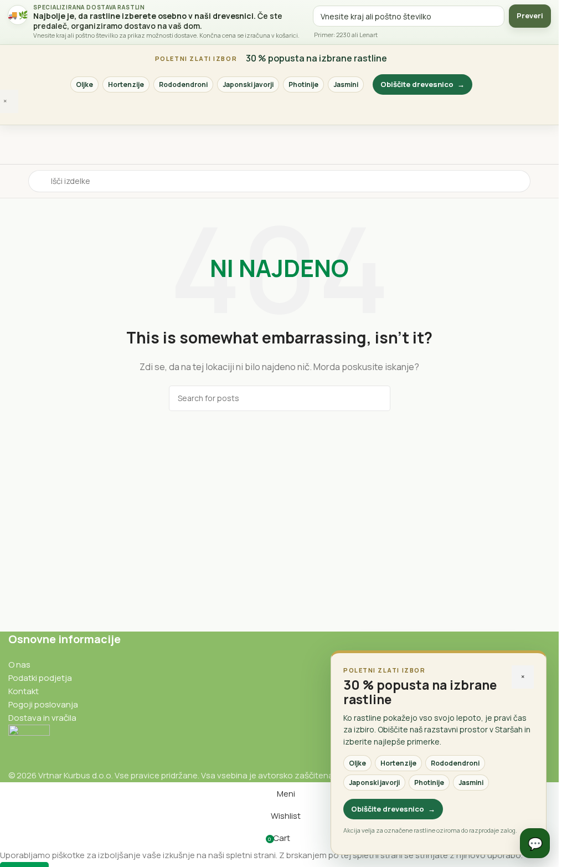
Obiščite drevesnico (422, 84)
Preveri (530, 15)
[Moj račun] (546, 181)
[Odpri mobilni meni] (13, 181)
